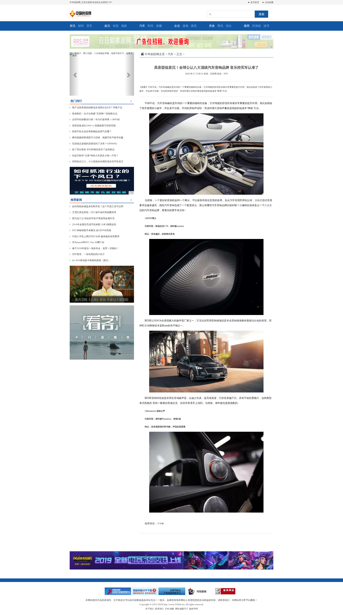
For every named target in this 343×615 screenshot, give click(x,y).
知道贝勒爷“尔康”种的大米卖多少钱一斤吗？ (94, 155)
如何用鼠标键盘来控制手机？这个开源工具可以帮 (96, 206)
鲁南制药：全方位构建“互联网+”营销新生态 (93, 113)
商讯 (220, 25)
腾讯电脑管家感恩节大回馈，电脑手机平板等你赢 (96, 137)
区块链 (256, 25)
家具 (194, 25)
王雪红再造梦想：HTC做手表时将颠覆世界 (93, 212)
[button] (74, 74)
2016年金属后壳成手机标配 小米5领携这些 (93, 224)
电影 (124, 25)
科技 (116, 25)
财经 (81, 25)
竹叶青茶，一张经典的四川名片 (87, 254)
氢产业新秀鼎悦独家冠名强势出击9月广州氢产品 (96, 107)
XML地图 (169, 609)
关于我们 (149, 609)
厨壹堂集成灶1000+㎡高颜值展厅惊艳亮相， (94, 125)
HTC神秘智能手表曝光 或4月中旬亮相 (90, 230)
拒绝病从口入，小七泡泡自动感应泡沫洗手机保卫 (96, 161)
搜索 (261, 14)
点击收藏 (268, 2)
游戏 (185, 25)
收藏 (159, 25)
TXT (186, 609)
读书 (266, 25)
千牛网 (160, 523)
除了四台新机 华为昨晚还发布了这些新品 (92, 149)
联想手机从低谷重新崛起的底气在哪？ (91, 131)
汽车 (170, 54)
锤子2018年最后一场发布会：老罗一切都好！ (94, 248)
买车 (89, 25)
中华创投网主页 (155, 54)
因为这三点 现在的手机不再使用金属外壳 (92, 218)
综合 (229, 25)
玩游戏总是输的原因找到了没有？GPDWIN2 (93, 143)
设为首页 (254, 2)
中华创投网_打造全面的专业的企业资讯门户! (91, 2)
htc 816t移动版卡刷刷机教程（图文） (90, 260)
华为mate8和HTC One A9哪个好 (87, 242)
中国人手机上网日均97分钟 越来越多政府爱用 (94, 236)
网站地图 (179, 609)
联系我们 (159, 609)
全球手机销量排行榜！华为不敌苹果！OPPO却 (95, 119)
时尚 (150, 25)
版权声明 (193, 609)
